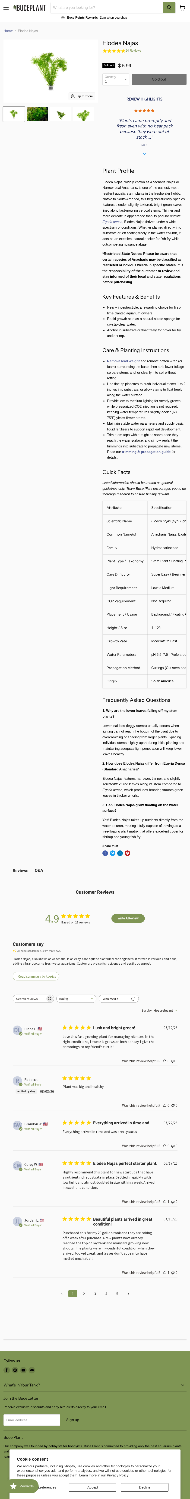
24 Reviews (133, 50)
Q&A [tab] (39, 870)
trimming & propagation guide (146, 452)
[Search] (169, 7)
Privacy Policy (118, 1475)
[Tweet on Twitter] (112, 853)
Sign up (72, 1420)
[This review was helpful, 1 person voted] (164, 1201)
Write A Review (128, 918)
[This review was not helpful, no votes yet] (172, 1061)
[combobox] (107, 7)
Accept (92, 1487)
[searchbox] (29, 999)
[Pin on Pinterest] (127, 853)
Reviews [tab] (20, 870)
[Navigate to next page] (128, 1293)
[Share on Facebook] (105, 853)
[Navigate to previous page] (61, 1293)
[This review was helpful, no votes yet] (164, 1061)
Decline (144, 1487)
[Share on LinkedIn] (120, 853)
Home (8, 31)
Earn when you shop (113, 17)
